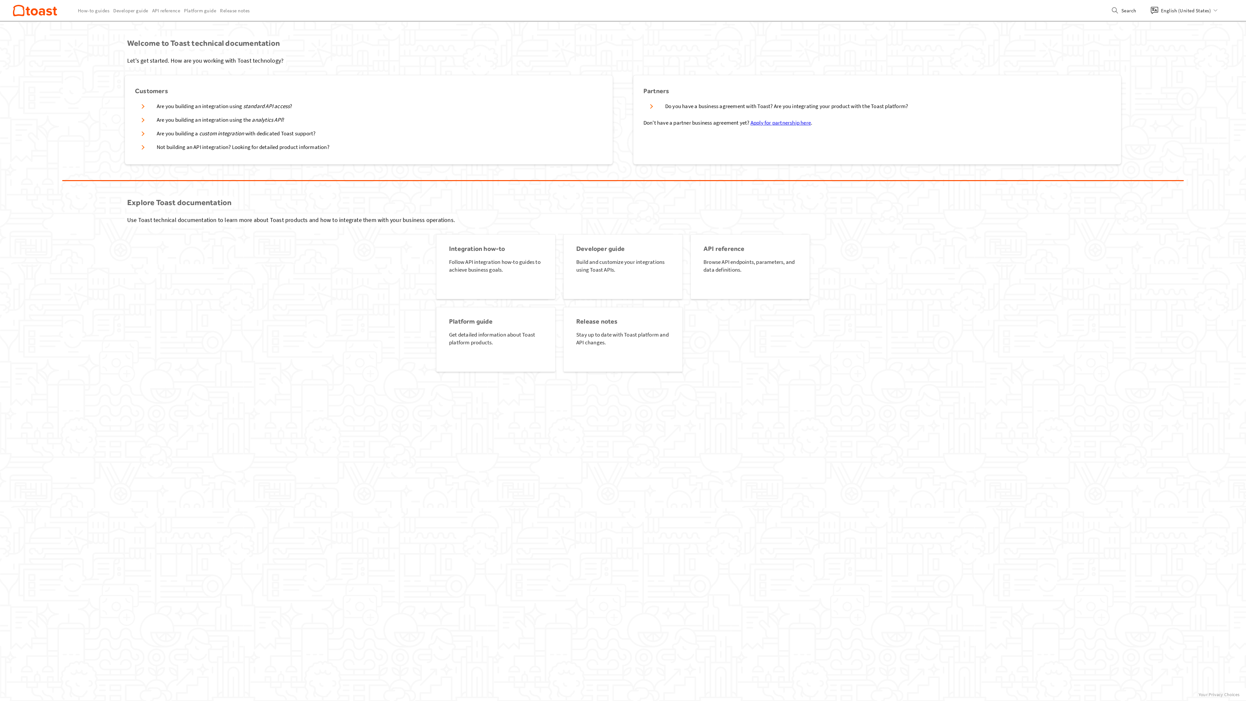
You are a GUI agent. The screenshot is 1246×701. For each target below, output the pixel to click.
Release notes (235, 10)
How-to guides (94, 10)
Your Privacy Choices (1219, 694)
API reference (166, 10)
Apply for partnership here (781, 122)
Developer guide (130, 10)
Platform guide (200, 10)
